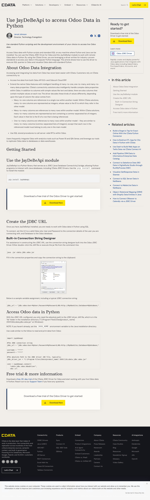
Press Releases (99, 444)
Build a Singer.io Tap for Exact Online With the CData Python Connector (125, 133)
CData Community (120, 440)
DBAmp (59, 451)
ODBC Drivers (42, 440)
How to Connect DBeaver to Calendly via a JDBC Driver (125, 199)
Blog (114, 448)
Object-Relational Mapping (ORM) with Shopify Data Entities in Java (127, 193)
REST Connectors (43, 459)
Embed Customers (82, 454)
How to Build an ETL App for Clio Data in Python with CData (126, 141)
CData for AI (96, 5)
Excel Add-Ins (42, 462)
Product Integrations (83, 444)
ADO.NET (40, 448)
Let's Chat (136, 5)
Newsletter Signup (120, 455)
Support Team (36, 381)
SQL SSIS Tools (61, 448)
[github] (11, 461)
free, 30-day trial (24, 379)
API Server (41, 455)
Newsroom (98, 448)
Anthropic (135, 440)
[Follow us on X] (95, 36)
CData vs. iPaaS (81, 457)
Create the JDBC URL (122, 98)
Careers (97, 462)
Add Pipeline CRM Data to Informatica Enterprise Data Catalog (125, 156)
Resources (117, 451)
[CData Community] (16, 461)
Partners (97, 459)
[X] (7, 461)
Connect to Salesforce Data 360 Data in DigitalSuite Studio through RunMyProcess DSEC (127, 165)
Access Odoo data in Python (125, 108)
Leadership (98, 455)
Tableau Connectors (45, 470)
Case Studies (118, 444)
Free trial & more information (125, 112)
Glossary (116, 459)
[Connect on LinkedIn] (99, 36)
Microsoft (135, 451)
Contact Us (98, 466)
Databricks (136, 444)
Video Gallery (118, 462)
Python (40, 451)
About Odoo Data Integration (125, 87)
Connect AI (60, 444)
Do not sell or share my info (135, 493)
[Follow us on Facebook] (91, 36)
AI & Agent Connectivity (80, 449)
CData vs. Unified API (83, 461)
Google (134, 448)
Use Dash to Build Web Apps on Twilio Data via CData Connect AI (127, 148)
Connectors (79, 440)
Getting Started (119, 90)
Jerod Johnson (20, 34)
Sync (58, 440)
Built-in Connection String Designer (126, 103)
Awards (96, 451)
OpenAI (134, 459)
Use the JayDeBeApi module (125, 94)
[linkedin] (3, 461)
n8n (133, 455)
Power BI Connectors (45, 466)
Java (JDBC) (42, 444)
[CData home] (10, 5)
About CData (99, 440)
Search (123, 5)
